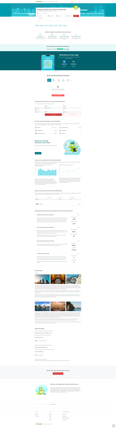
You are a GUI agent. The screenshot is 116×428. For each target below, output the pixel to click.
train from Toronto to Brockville (57, 261)
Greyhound (73, 294)
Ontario (44, 404)
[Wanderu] (39, 1)
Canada (40, 404)
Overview (41, 25)
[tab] (39, 14)
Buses (44, 1)
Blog (56, 1)
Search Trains (72, 114)
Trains (46, 1)
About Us (50, 414)
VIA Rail (66, 295)
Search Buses (53, 114)
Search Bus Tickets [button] (58, 373)
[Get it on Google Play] (73, 62)
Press (50, 417)
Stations (65, 25)
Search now (68, 360)
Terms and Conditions (65, 417)
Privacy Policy (64, 419)
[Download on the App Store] (64, 62)
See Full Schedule (58, 95)
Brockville (47, 404)
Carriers (51, 25)
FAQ (55, 25)
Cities (60, 25)
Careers (50, 419)
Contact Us (64, 414)
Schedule (36, 25)
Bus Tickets (36, 404)
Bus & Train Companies (51, 1)
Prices (46, 25)
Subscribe (38, 153)
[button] (72, 1)
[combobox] (41, 16)
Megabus (37, 199)
